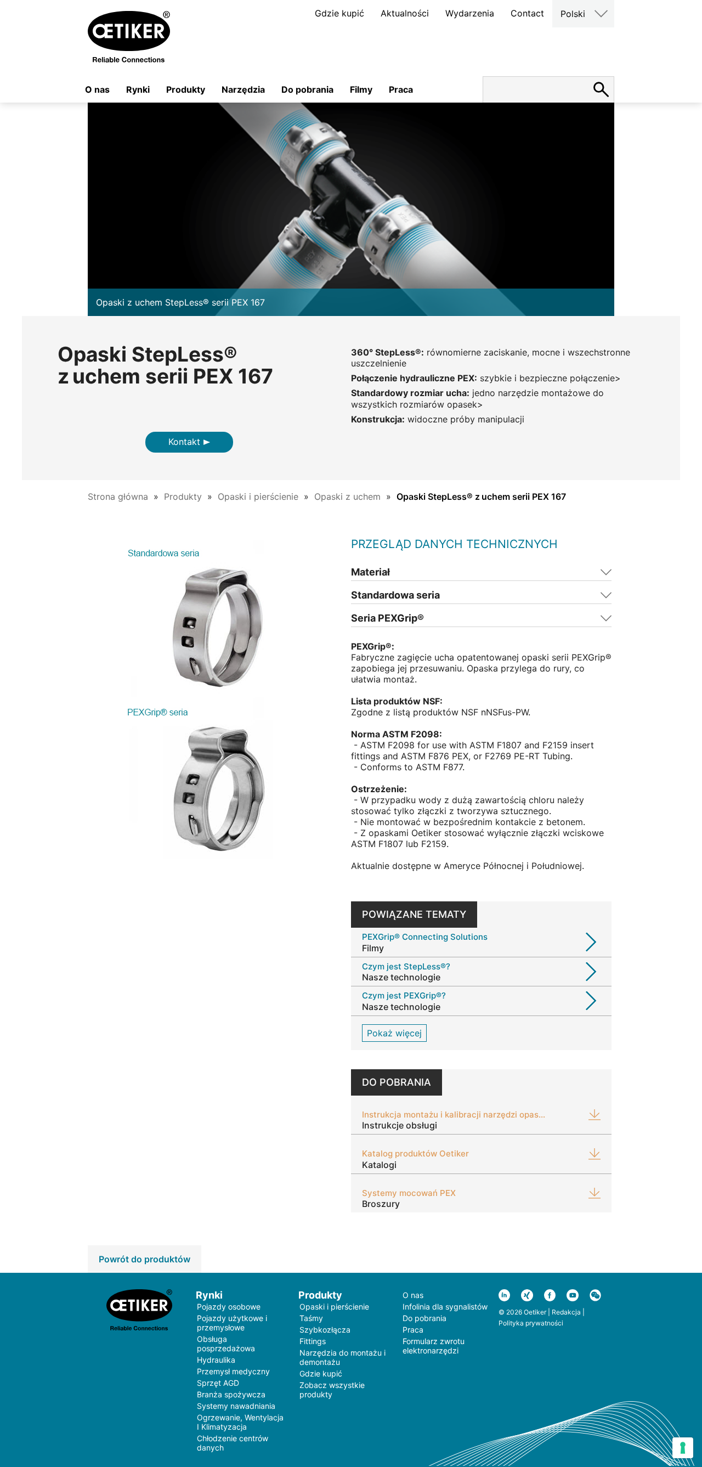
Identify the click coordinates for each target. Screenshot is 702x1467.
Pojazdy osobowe (229, 1306)
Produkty (185, 89)
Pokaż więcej (394, 1033)
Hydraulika (216, 1359)
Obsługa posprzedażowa (226, 1343)
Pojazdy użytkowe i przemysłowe (232, 1322)
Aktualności (405, 13)
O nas (97, 89)
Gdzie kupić (339, 13)
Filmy (361, 89)
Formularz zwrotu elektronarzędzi (434, 1345)
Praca (401, 89)
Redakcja (566, 1312)
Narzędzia (243, 89)
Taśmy (311, 1318)
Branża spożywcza (231, 1394)
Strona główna (118, 496)
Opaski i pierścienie (258, 496)
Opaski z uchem (347, 496)
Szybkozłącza (324, 1329)
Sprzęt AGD (218, 1382)
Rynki (138, 89)
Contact (527, 13)
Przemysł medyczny (233, 1371)
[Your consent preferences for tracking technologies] (682, 1447)
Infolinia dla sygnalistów (445, 1306)
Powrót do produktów (144, 1259)
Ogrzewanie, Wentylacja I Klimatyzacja (240, 1422)
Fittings (312, 1341)
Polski (573, 13)
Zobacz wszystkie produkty (332, 1389)
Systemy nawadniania (236, 1405)
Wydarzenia (469, 13)
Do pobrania (307, 89)
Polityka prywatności (531, 1323)
